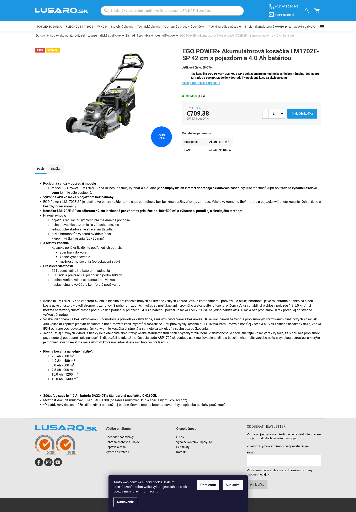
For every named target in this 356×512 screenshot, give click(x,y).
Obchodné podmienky (120, 437)
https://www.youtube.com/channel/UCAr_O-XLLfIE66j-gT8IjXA (58, 462)
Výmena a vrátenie (117, 452)
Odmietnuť (208, 485)
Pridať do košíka (302, 113)
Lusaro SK (39, 462)
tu (156, 491)
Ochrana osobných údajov (122, 442)
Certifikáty (183, 447)
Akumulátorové (219, 141)
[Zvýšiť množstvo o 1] (282, 114)
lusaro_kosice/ (48, 462)
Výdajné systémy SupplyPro (194, 442)
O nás (180, 437)
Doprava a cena (116, 447)
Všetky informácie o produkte (201, 83)
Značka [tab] (55, 168)
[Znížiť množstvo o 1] (265, 114)
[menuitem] (49, 26)
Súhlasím (233, 485)
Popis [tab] (40, 168)
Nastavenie (125, 502)
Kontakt (181, 452)
